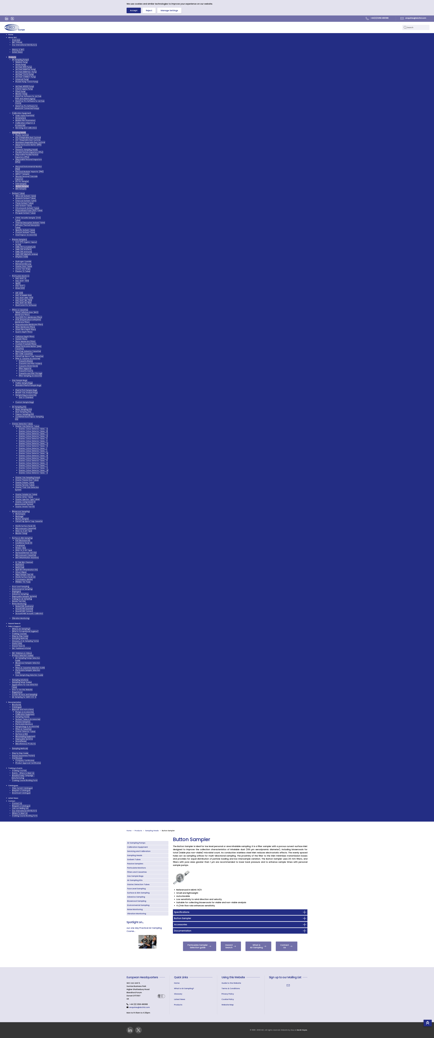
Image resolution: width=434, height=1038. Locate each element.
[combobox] (415, 27)
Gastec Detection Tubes (138, 884)
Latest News (179, 999)
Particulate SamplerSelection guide (198, 946)
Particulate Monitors (136, 868)
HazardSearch (228, 946)
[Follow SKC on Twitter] (12, 19)
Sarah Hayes (302, 1030)
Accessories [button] (180, 924)
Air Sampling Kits (135, 880)
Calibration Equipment (137, 847)
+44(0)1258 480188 (379, 18)
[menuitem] (10, 34)
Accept (133, 10)
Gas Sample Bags (135, 876)
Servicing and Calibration (138, 851)
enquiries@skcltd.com (139, 1007)
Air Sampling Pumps (136, 843)
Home (176, 983)
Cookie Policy (228, 999)
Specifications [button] (181, 912)
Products (178, 1004)
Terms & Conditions (231, 988)
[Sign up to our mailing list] (288, 985)
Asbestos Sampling (136, 897)
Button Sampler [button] (182, 918)
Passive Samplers (135, 863)
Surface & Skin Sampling (138, 893)
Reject (149, 10)
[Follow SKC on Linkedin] (7, 19)
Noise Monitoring (135, 909)
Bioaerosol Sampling (136, 901)
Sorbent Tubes (134, 859)
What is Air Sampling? (184, 988)
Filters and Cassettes (137, 872)
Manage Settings (169, 10)
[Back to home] (15, 27)
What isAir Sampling (256, 946)
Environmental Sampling (138, 905)
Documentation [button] (182, 930)
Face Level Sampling (136, 888)
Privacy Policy (228, 994)
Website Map (228, 1004)
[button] (181, 877)
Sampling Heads (134, 855)
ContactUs (284, 946)
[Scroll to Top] (428, 1023)
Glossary (178, 994)
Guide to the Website (231, 983)
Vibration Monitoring (136, 913)
